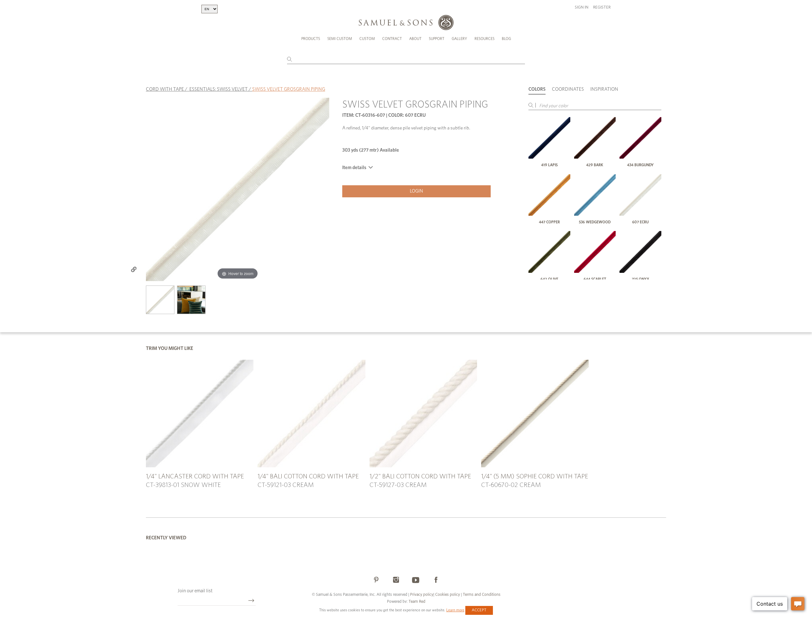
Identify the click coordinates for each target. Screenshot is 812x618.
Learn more (455, 610)
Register (602, 7)
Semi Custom (339, 39)
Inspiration (604, 89)
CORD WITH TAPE (165, 89)
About (415, 39)
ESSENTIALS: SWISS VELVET (218, 89)
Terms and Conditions (481, 595)
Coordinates (568, 89)
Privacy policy (421, 595)
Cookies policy (447, 595)
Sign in (581, 7)
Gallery (459, 39)
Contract (392, 39)
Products (310, 39)
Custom (367, 39)
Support (436, 39)
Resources (484, 39)
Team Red (417, 602)
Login (416, 191)
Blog (506, 39)
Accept (479, 610)
